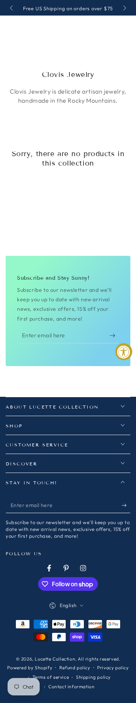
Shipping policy (93, 677)
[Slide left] (12, 9)
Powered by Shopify (29, 667)
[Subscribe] (114, 335)
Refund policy (74, 667)
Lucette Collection (55, 659)
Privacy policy (112, 667)
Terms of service (50, 677)
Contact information (71, 686)
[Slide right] (123, 9)
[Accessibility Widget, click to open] (123, 351)
